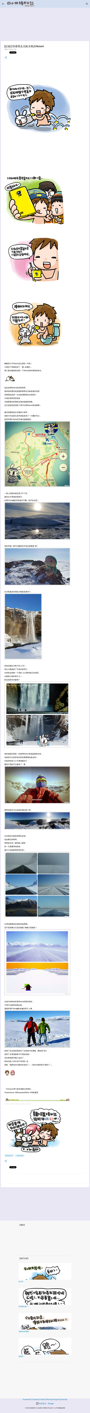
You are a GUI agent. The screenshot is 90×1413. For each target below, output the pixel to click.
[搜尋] (87, 3)
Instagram (56, 1399)
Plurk (48, 1399)
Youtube (35, 1399)
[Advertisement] (45, 23)
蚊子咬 (21, 1281)
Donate (64, 1399)
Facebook (26, 1399)
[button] (5, 57)
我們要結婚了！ (24, 1306)
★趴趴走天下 (9, 1155)
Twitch (42, 1399)
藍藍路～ (22, 1356)
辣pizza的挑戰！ (24, 1331)
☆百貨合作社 (20, 1155)
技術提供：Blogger (46, 1403)
